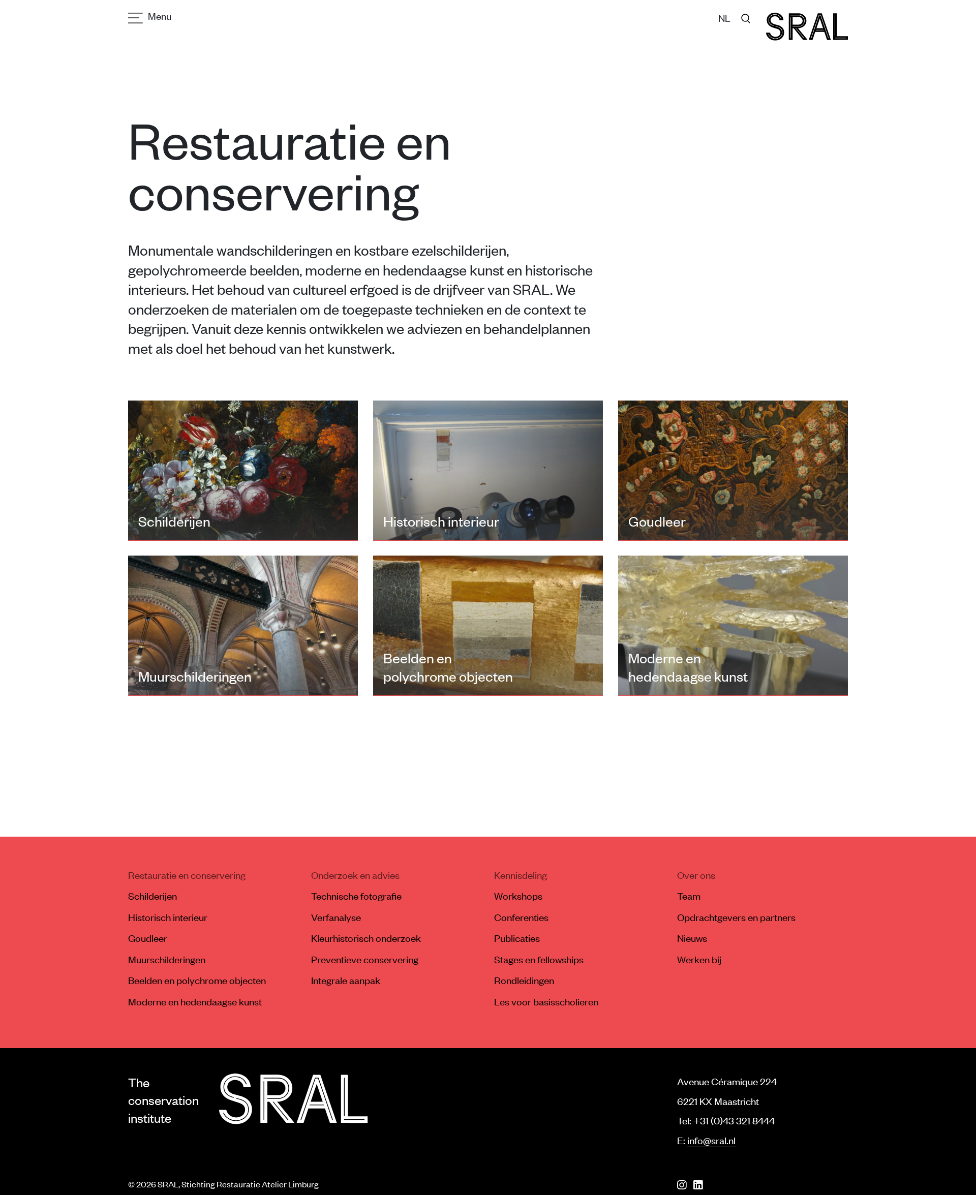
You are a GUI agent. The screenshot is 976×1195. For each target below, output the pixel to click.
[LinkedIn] (698, 1184)
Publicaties (517, 937)
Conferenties (521, 917)
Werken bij (699, 959)
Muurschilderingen (166, 959)
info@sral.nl (711, 1140)
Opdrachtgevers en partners (736, 917)
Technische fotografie (356, 895)
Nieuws (692, 937)
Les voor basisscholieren (546, 1001)
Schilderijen (152, 895)
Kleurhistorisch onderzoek (366, 937)
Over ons (696, 874)
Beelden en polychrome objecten (197, 980)
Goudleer (147, 937)
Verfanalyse (336, 917)
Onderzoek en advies (355, 874)
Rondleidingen (524, 980)
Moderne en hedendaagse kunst (195, 1001)
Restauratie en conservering (187, 874)
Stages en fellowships (539, 959)
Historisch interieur (167, 917)
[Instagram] (681, 1184)
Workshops (518, 895)
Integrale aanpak (345, 980)
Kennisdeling (520, 874)
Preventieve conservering (364, 959)
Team (688, 895)
